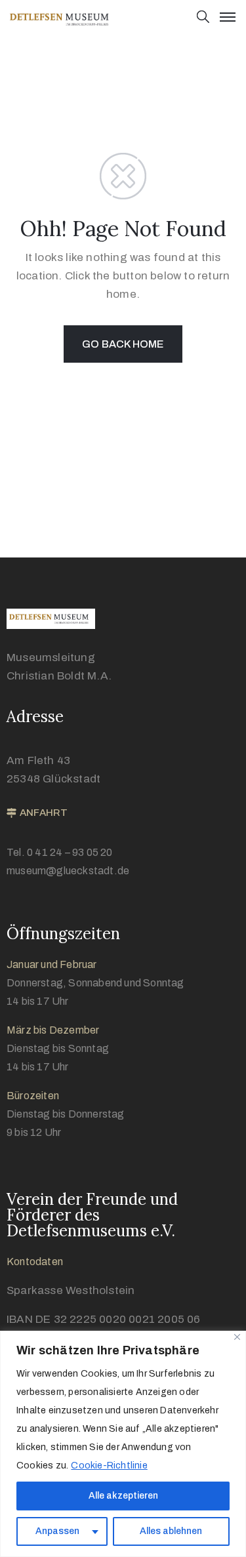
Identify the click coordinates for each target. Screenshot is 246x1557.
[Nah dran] (237, 1337)
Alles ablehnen (171, 1531)
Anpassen (57, 1531)
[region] (123, 1444)
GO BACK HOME (122, 344)
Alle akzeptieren (123, 1496)
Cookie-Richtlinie (109, 1465)
